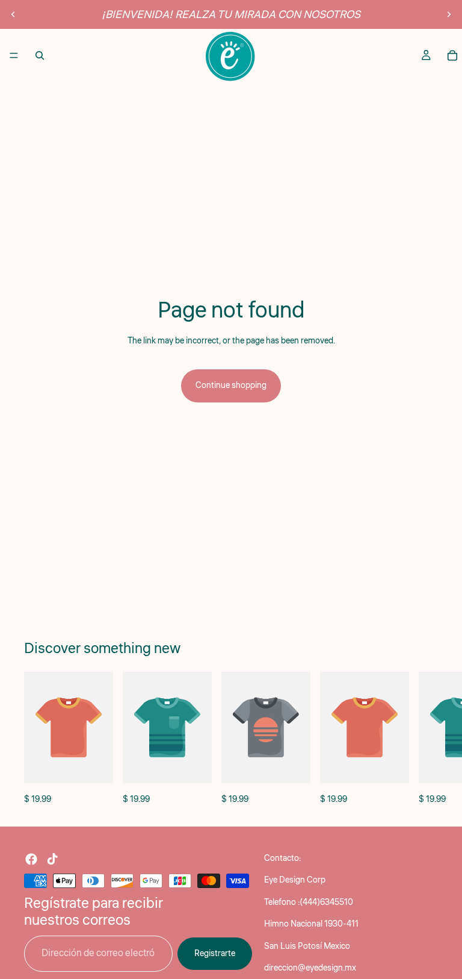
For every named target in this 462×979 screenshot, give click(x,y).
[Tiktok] (52, 859)
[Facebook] (31, 859)
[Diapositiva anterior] (13, 14)
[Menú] (14, 55)
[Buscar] (39, 55)
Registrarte (214, 954)
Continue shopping (231, 386)
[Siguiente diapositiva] (449, 14)
